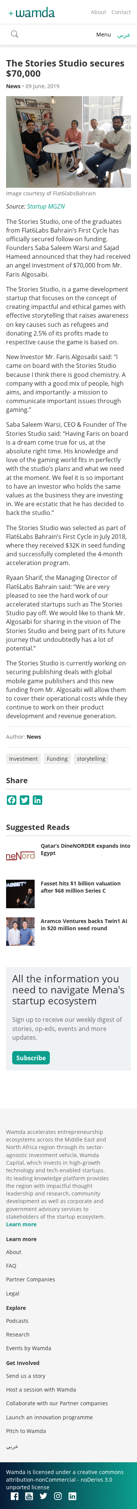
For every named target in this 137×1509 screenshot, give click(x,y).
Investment (23, 758)
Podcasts (17, 1320)
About (98, 12)
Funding (57, 758)
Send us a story (25, 1375)
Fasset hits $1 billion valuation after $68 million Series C (81, 887)
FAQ (11, 1265)
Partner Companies (30, 1279)
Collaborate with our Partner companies (57, 1403)
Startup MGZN (46, 206)
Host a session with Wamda (41, 1389)
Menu (103, 34)
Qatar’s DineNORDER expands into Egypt (86, 849)
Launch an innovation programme (49, 1417)
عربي (124, 35)
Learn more (21, 1224)
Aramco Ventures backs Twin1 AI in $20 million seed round (84, 924)
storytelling (91, 758)
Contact (121, 12)
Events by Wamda (28, 1348)
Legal (12, 1293)
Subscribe (31, 1058)
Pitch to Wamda (26, 1431)
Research (18, 1334)
